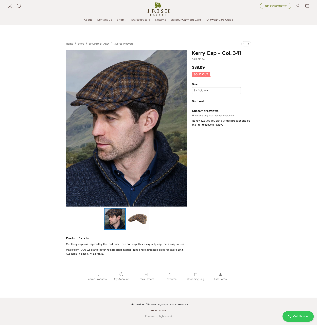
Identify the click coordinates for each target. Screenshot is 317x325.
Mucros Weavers (123, 43)
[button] (298, 316)
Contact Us (104, 19)
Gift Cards (220, 279)
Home (69, 43)
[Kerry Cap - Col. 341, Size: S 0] (115, 219)
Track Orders (146, 279)
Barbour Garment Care (186, 19)
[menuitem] (244, 43)
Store (81, 43)
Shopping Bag (195, 279)
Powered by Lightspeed (158, 316)
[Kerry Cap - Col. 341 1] (137, 219)
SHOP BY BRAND (99, 43)
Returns (160, 19)
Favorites (170, 279)
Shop (120, 19)
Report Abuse (158, 310)
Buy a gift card (140, 19)
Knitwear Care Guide (219, 19)
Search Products (97, 279)
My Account (121, 279)
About (88, 19)
